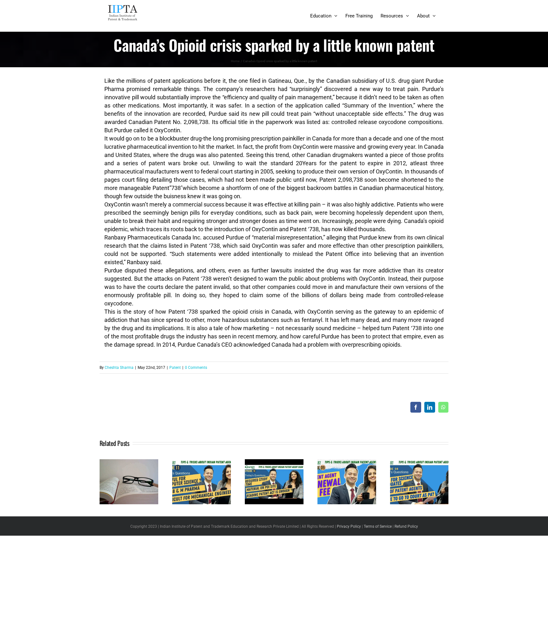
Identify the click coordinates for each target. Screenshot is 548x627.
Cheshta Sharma (119, 367)
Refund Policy (406, 526)
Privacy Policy (349, 526)
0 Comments (196, 367)
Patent (175, 367)
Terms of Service (378, 526)
